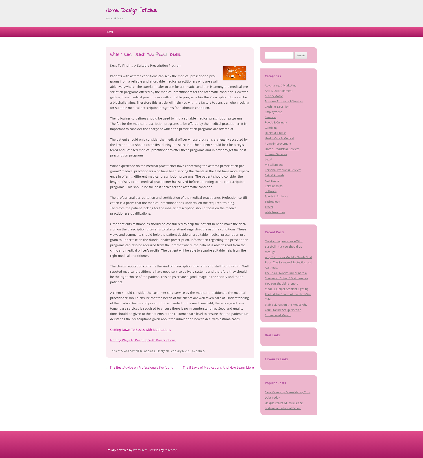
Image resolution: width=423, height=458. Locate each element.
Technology (272, 202)
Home (110, 32)
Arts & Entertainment (279, 91)
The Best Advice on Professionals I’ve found (139, 367)
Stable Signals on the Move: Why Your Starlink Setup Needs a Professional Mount (286, 310)
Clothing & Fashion (277, 107)
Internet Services (276, 154)
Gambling (271, 128)
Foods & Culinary (154, 351)
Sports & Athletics (276, 196)
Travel (269, 207)
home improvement (278, 143)
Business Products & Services (284, 101)
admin (200, 351)
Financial (270, 117)
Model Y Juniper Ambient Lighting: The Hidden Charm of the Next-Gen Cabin (288, 294)
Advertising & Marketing (280, 85)
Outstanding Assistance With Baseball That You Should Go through (283, 246)
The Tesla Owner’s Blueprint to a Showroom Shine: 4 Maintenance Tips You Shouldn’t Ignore (286, 278)
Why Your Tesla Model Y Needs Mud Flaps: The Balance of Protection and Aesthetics (288, 262)
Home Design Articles (131, 10)
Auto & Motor (274, 96)
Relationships (273, 186)
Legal (268, 159)
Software (270, 191)
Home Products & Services (282, 149)
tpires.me (171, 450)
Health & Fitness (275, 133)
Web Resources (275, 212)
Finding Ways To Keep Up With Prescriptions (143, 340)
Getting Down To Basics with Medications (140, 329)
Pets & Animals (274, 175)
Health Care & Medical (279, 138)
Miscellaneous (274, 165)
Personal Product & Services (283, 170)
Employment (273, 112)
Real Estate (272, 180)
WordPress (140, 450)
